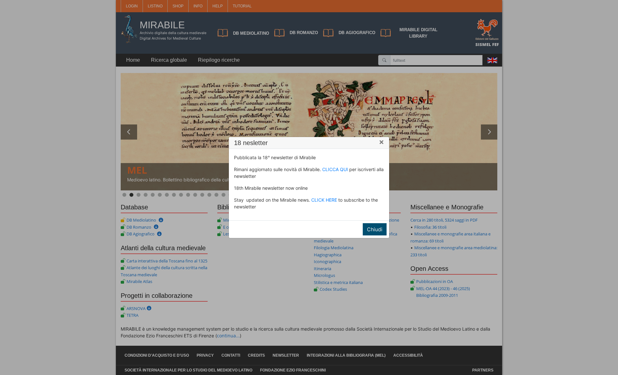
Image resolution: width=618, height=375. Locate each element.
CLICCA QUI (335, 169)
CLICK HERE (324, 200)
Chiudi (374, 229)
